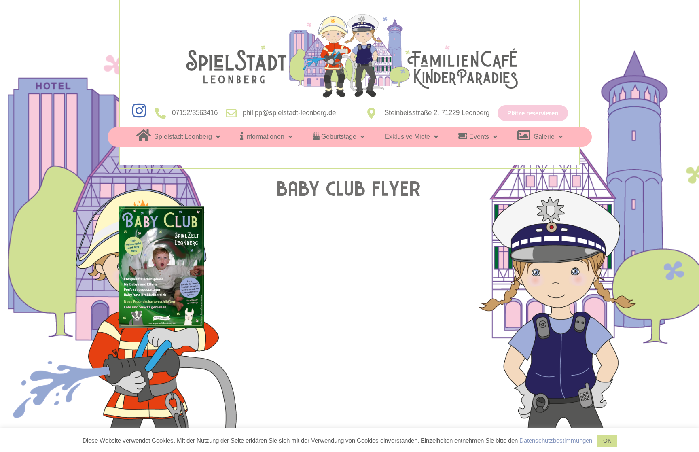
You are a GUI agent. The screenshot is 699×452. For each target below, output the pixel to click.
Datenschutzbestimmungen (555, 440)
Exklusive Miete (407, 136)
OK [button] (607, 440)
